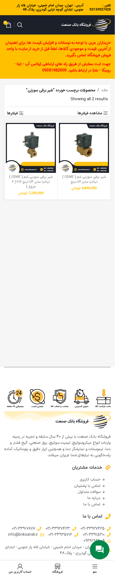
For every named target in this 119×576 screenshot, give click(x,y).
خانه (104, 90)
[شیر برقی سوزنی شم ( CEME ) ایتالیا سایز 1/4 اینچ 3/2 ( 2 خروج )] (31, 148)
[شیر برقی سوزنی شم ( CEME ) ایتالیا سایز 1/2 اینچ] (84, 148)
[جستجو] (19, 24)
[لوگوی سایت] (86, 25)
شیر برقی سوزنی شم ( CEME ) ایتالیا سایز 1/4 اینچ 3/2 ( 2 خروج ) (31, 182)
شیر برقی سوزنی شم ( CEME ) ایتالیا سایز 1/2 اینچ (84, 179)
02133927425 (100, 9)
